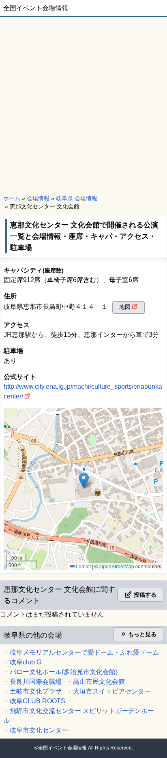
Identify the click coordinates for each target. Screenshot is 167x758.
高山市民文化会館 (99, 681)
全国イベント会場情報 (35, 7)
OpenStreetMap (116, 566)
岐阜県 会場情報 (76, 198)
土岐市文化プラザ (36, 691)
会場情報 (38, 198)
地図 (125, 307)
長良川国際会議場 (36, 681)
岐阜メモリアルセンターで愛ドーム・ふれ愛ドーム (84, 652)
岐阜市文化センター (39, 730)
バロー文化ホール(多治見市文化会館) (64, 671)
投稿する (144, 594)
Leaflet (83, 566)
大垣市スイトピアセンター (112, 691)
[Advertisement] (83, 104)
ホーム (11, 198)
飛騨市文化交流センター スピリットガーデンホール (78, 715)
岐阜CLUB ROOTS (37, 701)
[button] (84, 480)
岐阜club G (25, 662)
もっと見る (141, 634)
